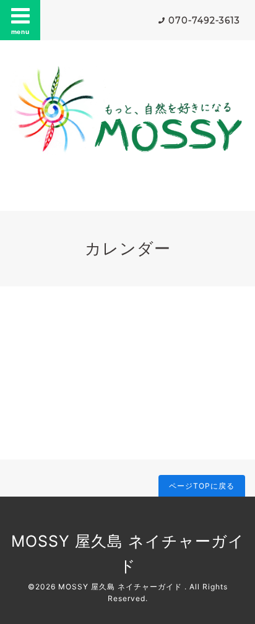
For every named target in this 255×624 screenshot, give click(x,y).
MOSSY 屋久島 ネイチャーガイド (121, 586)
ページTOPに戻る (202, 485)
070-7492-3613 (204, 20)
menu (20, 31)
